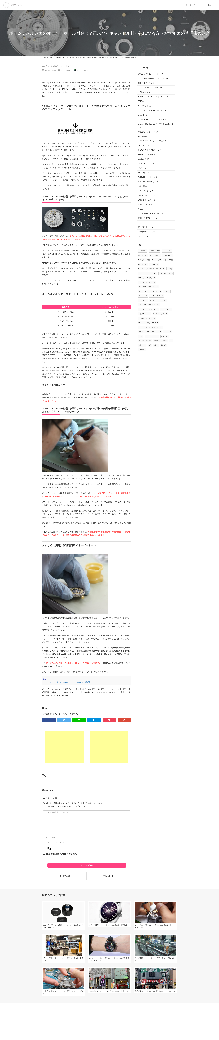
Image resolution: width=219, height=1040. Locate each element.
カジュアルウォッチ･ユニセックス (149, 291)
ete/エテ (170, 269)
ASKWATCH (154, 264)
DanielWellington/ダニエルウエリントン (151, 269)
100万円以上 (142, 251)
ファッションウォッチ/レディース (149, 332)
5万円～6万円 (156, 260)
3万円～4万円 (167, 255)
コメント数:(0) (65, 70)
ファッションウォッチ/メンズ (148, 323)
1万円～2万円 (166, 251)
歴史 (171, 341)
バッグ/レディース (144, 314)
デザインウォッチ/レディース (148, 309)
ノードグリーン (166, 309)
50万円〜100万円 (144, 260)
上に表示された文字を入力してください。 (60, 854)
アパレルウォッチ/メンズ (146, 282)
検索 (210, 5)
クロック (167, 291)
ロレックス (165, 336)
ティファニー (142, 300)
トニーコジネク (82, 70)
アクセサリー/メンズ (166, 273)
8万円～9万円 (142, 264)
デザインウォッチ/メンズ (158, 300)
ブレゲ (140, 336)
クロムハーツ (142, 296)
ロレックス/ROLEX (144, 341)
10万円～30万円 (154, 251)
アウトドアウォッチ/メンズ (147, 273)
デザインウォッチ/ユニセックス (149, 305)
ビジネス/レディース (160, 314)
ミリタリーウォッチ (152, 336)
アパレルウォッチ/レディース (148, 287)
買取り (156, 345)
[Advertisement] (64, 747)
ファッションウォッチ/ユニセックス (150, 327)
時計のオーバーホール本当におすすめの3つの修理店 (68, 682)
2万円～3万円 (142, 255)
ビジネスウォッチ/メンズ (146, 318)
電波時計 (164, 345)
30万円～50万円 (155, 255)
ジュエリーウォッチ (156, 296)
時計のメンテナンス (160, 341)
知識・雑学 (142, 345)
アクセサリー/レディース (146, 278)
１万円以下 (142, 350)
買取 (149, 345)
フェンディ (167, 332)
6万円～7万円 (168, 260)
